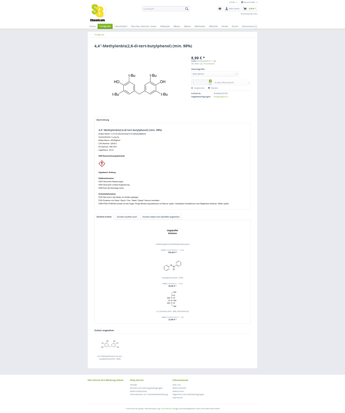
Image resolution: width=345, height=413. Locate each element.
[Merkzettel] (220, 8)
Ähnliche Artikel (103, 216)
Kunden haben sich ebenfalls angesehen (161, 216)
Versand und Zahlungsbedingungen (146, 388)
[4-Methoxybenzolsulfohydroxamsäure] (172, 232)
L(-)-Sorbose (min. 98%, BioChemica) (172, 311)
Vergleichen (199, 88)
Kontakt (133, 384)
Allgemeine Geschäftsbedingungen (188, 394)
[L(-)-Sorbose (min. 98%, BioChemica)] (172, 299)
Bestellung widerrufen (249, 14)
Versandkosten (166, 408)
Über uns (176, 384)
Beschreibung (102, 120)
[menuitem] (166, 8)
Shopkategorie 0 (221, 96)
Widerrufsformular (138, 391)
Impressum (177, 397)
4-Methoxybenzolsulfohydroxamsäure (173, 244)
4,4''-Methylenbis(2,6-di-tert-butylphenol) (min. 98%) (110, 357)
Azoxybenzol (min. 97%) (172, 277)
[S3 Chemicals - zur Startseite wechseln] (97, 12)
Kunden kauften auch (127, 216)
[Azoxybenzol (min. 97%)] (172, 265)
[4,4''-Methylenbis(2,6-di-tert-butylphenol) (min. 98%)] (110, 344)
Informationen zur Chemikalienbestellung (149, 394)
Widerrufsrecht (179, 388)
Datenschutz (178, 391)
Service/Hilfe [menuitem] (249, 2)
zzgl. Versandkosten (207, 64)
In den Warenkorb (224, 82)
